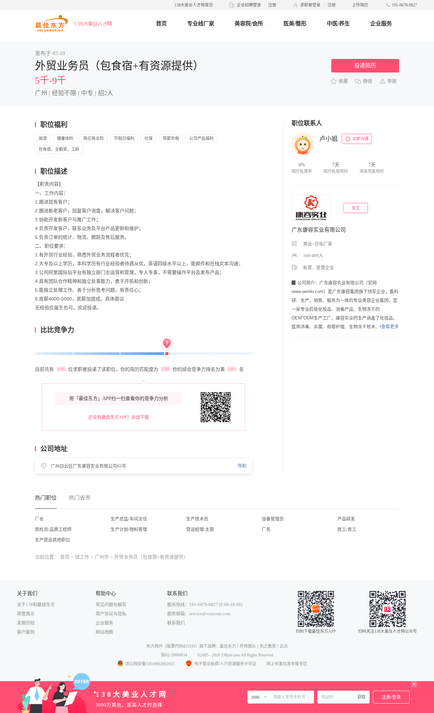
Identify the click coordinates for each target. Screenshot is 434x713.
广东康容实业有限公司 (319, 230)
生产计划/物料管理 (129, 529)
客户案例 (26, 631)
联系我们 (176, 622)
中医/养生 (338, 23)
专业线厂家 (200, 23)
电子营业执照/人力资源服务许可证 (225, 664)
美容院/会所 (249, 23)
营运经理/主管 (200, 529)
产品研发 (346, 518)
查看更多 (390, 326)
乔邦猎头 (248, 646)
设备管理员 (273, 518)
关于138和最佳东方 (36, 604)
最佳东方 (228, 646)
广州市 (102, 557)
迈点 (284, 646)
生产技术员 (197, 518)
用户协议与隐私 (111, 613)
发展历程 (26, 622)
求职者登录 (310, 5)
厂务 (266, 529)
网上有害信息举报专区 (287, 664)
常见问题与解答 (111, 604)
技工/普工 (346, 529)
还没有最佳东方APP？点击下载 (118, 417)
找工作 (82, 557)
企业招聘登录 (249, 5)
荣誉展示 (26, 613)
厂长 (39, 518)
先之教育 (268, 646)
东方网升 (154, 646)
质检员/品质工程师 (53, 529)
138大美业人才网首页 (193, 5)
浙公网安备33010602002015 (149, 664)
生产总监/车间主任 (129, 518)
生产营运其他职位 (52, 539)
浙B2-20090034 (174, 655)
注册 (272, 5)
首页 (161, 23)
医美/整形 (295, 23)
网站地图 (104, 631)
